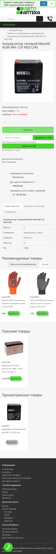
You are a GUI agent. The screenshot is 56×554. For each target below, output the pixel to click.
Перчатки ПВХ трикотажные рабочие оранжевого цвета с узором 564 (13, 303)
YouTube (8, 512)
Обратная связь (9, 489)
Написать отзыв (12, 150)
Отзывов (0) (9, 212)
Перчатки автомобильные (23, 264)
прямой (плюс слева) (33, 232)
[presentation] (3, 298)
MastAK (24, 107)
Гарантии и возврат (11, 475)
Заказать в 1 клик (43, 137)
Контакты (6, 472)
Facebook (8, 521)
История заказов (10, 531)
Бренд (5, 506)
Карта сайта (7, 495)
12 (25, 243)
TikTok (7, 515)
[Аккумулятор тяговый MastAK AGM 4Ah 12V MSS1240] (28, 76)
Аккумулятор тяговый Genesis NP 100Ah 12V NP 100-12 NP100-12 (12, 368)
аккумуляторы (40, 548)
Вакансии (6, 498)
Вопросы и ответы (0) (34, 206)
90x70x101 (28, 237)
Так (43, 3)
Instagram (8, 518)
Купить (28, 130)
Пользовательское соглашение (16, 478)
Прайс (5, 492)
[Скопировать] (22, 111)
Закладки (6, 534)
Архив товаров (9, 509)
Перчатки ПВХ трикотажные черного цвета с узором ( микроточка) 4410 (42, 303)
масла (50, 548)
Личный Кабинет (10, 529)
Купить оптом (29, 146)
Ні (51, 3)
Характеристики (12, 206)
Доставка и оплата (11, 481)
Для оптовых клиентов (12, 537)
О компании (7, 469)
